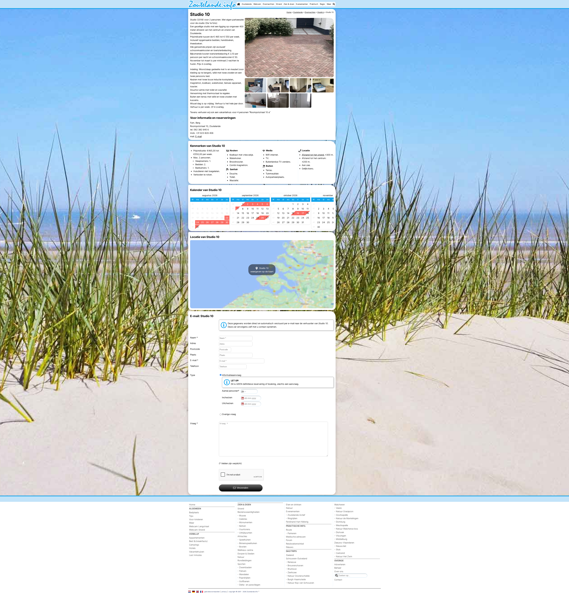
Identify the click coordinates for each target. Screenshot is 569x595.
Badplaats (194, 512)
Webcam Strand (197, 529)
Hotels (192, 548)
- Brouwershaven (294, 565)
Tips (191, 516)
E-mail (198, 136)
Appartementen (196, 537)
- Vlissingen (340, 535)
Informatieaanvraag (231, 375)
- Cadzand (339, 553)
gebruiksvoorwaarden (212, 591)
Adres (193, 343)
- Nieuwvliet (340, 546)
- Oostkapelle (341, 515)
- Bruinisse (291, 569)
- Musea (242, 515)
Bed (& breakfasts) (198, 541)
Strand (279, 4)
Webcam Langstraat (199, 526)
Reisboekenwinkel (295, 543)
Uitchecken (228, 403)
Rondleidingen (244, 560)
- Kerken (242, 526)
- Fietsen (242, 571)
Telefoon (194, 366)
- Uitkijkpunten (245, 532)
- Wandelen (243, 574)
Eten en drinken (293, 504)
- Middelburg (340, 539)
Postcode (195, 349)
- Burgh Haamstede (296, 579)
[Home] (238, 4)
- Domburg (339, 521)
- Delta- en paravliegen (249, 584)
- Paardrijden (244, 577)
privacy (224, 591)
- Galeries (242, 519)
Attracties (242, 536)
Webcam (257, 4)
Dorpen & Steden (246, 553)
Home (192, 504)
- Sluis (337, 549)
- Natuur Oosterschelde (298, 576)
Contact (338, 579)
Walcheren (339, 504)
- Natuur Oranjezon (343, 511)
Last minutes (195, 555)
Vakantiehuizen (196, 551)
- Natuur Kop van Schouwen (300, 583)
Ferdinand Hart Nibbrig (297, 521)
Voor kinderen (196, 519)
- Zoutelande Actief (295, 515)
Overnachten (268, 4)
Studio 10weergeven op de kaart (261, 270)
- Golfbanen (243, 581)
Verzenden (242, 488)
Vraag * (194, 423)
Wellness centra (245, 550)
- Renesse (291, 562)
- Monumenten (245, 522)
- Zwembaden (245, 567)
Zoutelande (247, 4)
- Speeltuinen (244, 539)
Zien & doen (289, 4)
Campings (194, 544)
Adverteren (339, 564)
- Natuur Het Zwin (343, 556)
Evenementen (302, 4)
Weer (329, 4)
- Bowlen (242, 546)
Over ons (338, 571)
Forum (289, 540)
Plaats (193, 354)
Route (289, 529)
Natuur (241, 557)
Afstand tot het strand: (313, 154)
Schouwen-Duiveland (296, 558)
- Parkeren (291, 533)
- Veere (338, 508)
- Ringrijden (291, 518)
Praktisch (314, 4)
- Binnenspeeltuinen (247, 543)
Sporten (241, 564)
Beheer (337, 568)
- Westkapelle (341, 525)
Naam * (194, 337)
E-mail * (194, 360)
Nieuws (289, 547)
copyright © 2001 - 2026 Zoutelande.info (243, 591)
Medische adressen (296, 536)
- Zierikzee (291, 572)
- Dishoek (339, 532)
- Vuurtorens (244, 529)
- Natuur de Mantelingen (346, 518)
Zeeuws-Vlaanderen (344, 542)
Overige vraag (229, 414)
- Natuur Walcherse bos (346, 528)
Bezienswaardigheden (248, 512)
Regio (322, 4)
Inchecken (227, 397)
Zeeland (290, 555)
